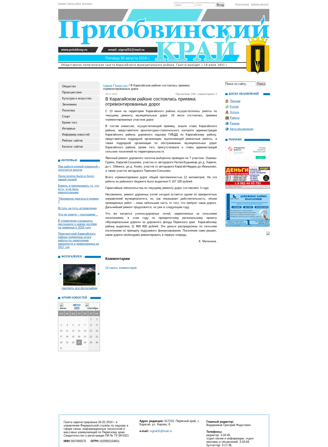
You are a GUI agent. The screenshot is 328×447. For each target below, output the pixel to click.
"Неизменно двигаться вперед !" (78, 200)
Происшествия (72, 92)
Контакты (87, 3)
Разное (234, 123)
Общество (69, 86)
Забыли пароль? (260, 4)
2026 (76, 307)
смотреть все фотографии (79, 288)
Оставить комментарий (121, 267)
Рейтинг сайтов (72, 140)
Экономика (69, 104)
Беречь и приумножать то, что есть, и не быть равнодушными (78, 189)
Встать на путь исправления (77, 208)
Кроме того (69, 122)
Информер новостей (75, 134)
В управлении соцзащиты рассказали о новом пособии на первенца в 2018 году (77, 224)
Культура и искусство (76, 98)
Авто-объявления (241, 129)
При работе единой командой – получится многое (79, 168)
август (77, 304)
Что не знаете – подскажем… (78, 214)
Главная (62, 3)
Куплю (234, 106)
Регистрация (242, 4)
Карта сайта (74, 3)
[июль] (64, 306)
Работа (234, 117)
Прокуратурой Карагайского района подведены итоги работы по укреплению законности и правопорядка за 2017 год (78, 240)
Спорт (66, 116)
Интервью (68, 128)
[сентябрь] (91, 306)
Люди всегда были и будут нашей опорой (76, 177)
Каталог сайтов (72, 146)
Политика (68, 110)
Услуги (234, 112)
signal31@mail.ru (161, 431)
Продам (235, 101)
